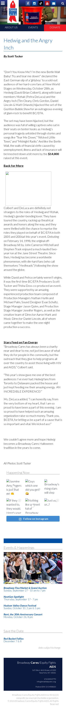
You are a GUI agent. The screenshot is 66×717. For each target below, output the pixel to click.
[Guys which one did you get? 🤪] (33, 487)
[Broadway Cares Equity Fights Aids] (13, 11)
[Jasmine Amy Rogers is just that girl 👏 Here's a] (14, 487)
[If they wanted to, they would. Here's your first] (14, 506)
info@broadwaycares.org (46, 681)
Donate (55, 27)
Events (33, 27)
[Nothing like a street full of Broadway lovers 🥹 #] (33, 506)
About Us (11, 27)
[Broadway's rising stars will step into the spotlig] (52, 487)
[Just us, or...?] (52, 506)
